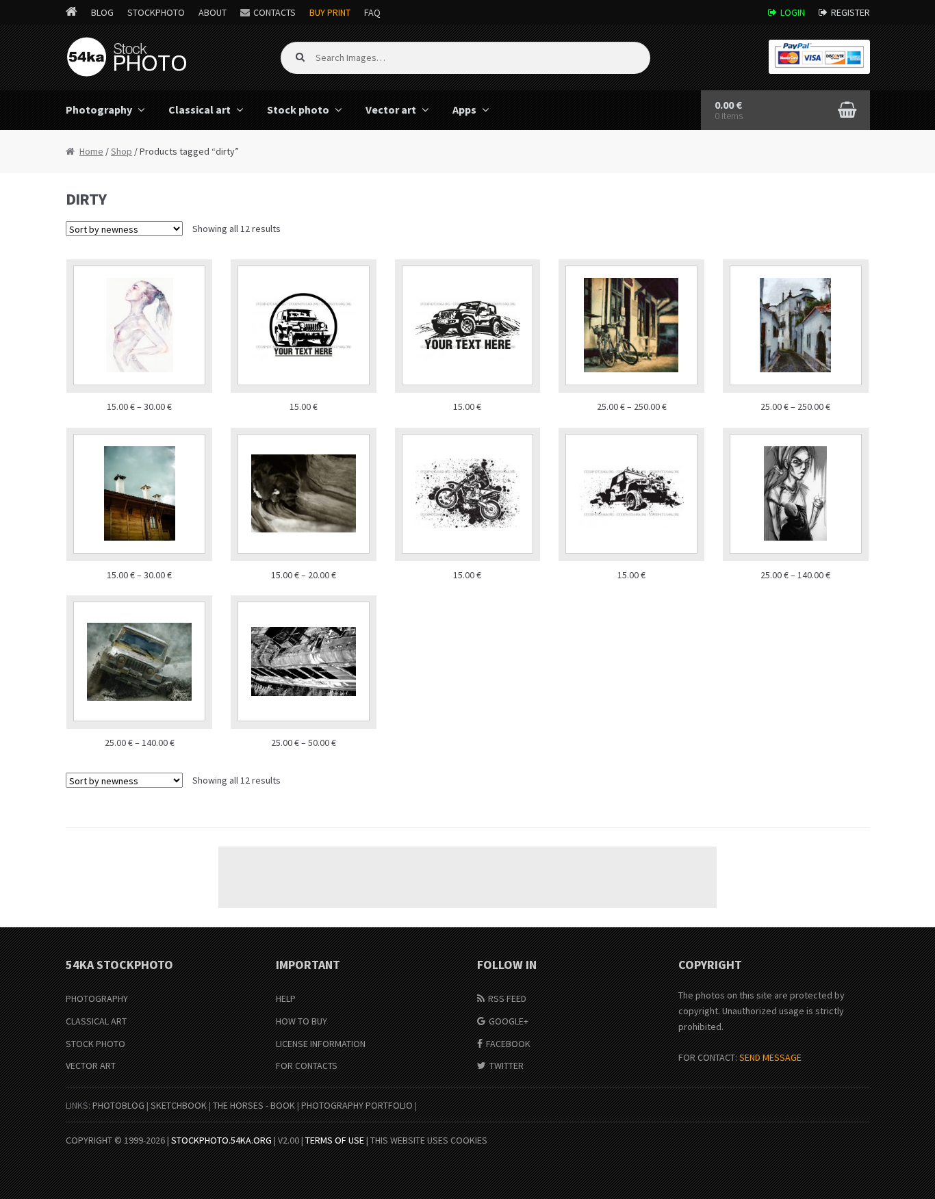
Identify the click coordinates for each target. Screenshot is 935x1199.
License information (321, 1043)
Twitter (506, 1065)
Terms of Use (334, 1140)
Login (792, 12)
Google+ (508, 1021)
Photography (99, 109)
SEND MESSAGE (770, 1057)
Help (286, 998)
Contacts (274, 12)
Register (850, 12)
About (212, 12)
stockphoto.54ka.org (221, 1140)
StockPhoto (156, 12)
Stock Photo (95, 1043)
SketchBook (179, 1105)
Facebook (508, 1043)
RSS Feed (507, 998)
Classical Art (96, 1021)
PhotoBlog (118, 1105)
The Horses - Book (254, 1105)
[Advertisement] (467, 877)
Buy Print (329, 12)
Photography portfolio (357, 1105)
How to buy (301, 1021)
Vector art (391, 109)
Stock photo (298, 109)
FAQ (372, 12)
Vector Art (91, 1065)
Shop (121, 151)
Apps (464, 109)
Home (91, 151)
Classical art (199, 109)
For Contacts (306, 1065)
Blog (102, 12)
